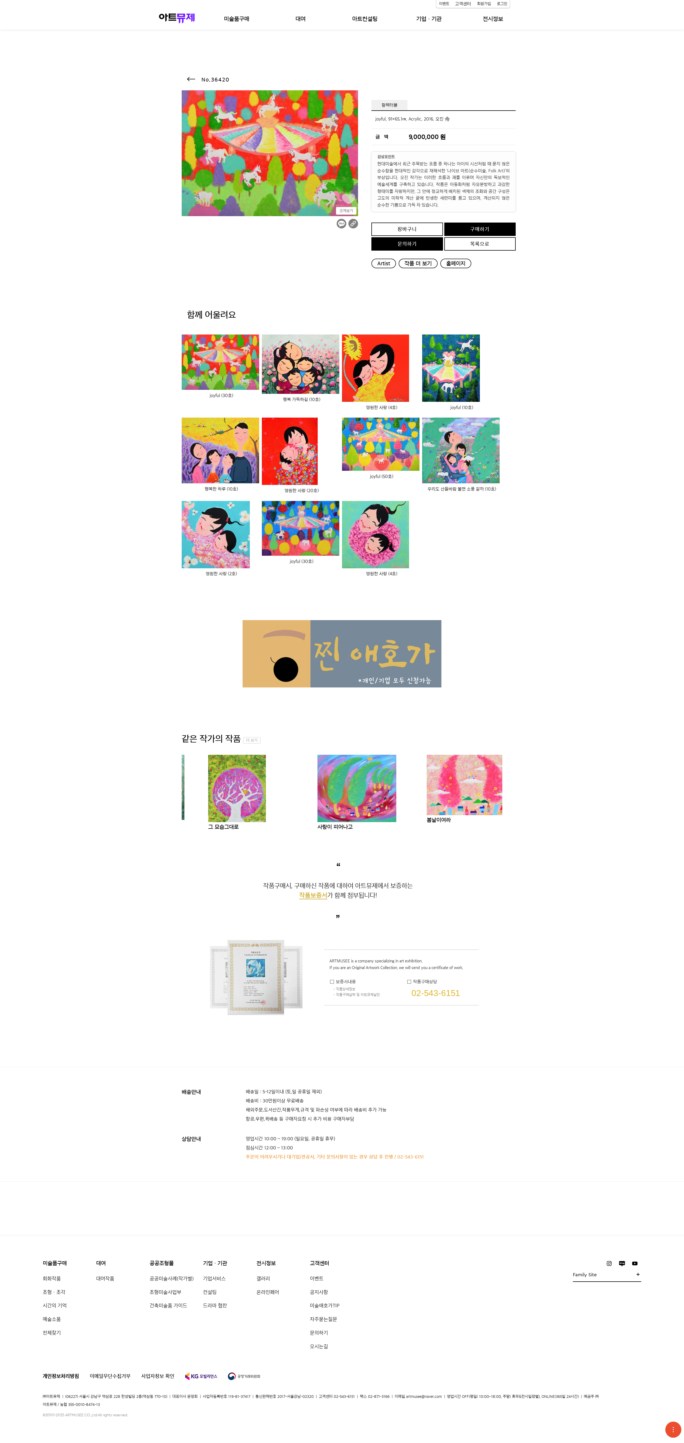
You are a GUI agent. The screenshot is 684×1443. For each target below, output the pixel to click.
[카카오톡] (341, 223)
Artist (383, 263)
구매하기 (479, 229)
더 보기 (252, 740)
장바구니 (407, 229)
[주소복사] (353, 223)
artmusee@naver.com (424, 1396)
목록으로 (479, 244)
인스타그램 (609, 1263)
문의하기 (407, 244)
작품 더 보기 (418, 263)
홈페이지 (455, 263)
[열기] (673, 1430)
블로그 (622, 1263)
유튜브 (634, 1263)
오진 (440, 119)
